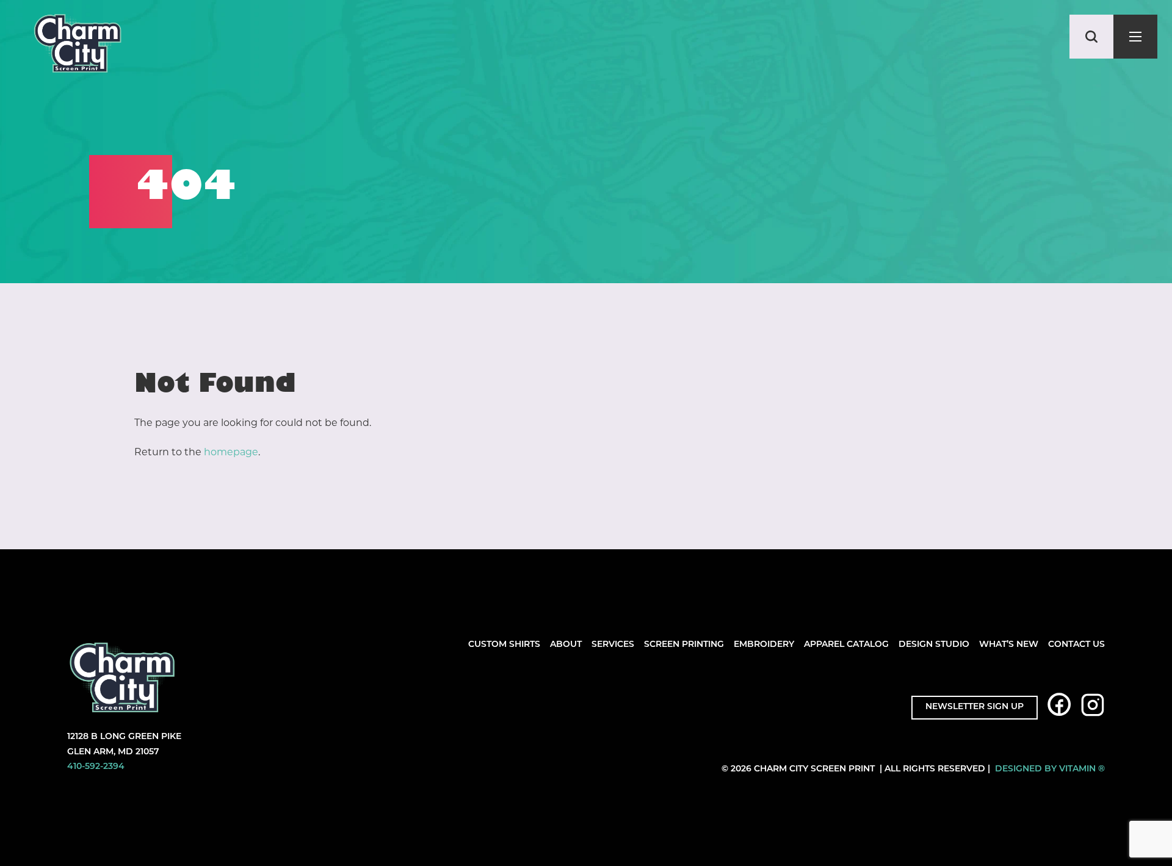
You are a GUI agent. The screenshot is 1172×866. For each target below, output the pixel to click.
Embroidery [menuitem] (764, 644)
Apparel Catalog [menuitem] (846, 644)
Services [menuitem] (612, 644)
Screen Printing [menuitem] (684, 644)
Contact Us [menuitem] (1076, 644)
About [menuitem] (566, 644)
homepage (231, 452)
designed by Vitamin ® (1050, 769)
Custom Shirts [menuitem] (504, 644)
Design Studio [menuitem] (934, 644)
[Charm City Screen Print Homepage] (77, 46)
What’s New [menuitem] (1008, 644)
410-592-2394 (96, 766)
